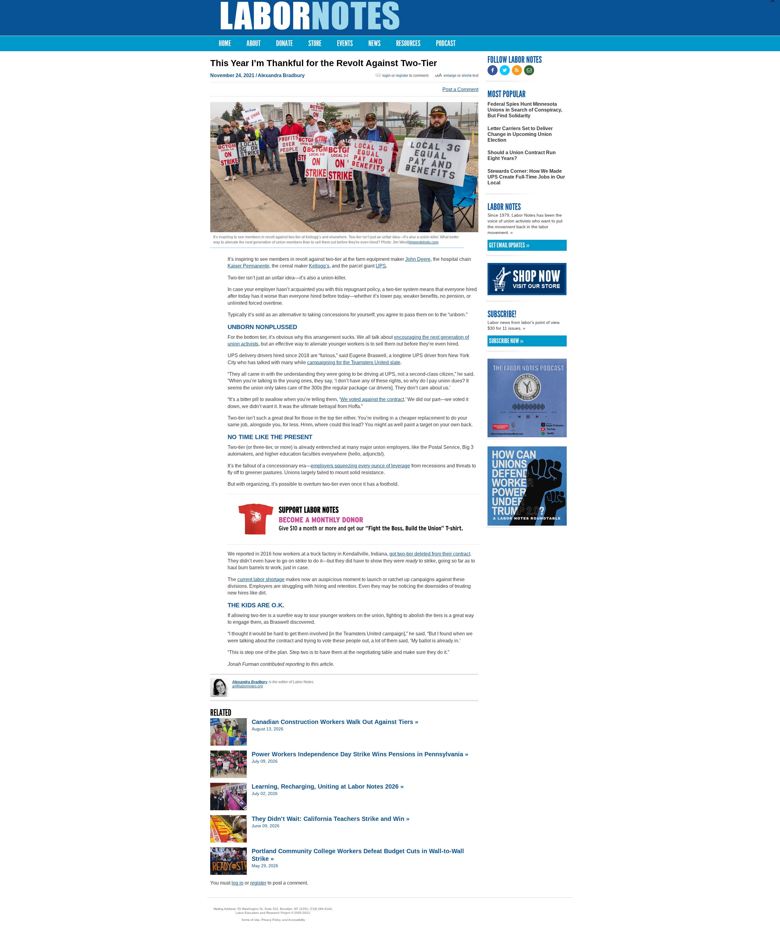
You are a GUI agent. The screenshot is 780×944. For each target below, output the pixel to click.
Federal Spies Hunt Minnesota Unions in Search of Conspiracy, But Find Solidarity (525, 109)
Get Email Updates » (509, 245)
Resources (408, 43)
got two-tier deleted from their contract (429, 553)
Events (345, 43)
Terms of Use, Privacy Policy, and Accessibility (273, 919)
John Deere (418, 259)
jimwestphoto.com (423, 242)
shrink (467, 75)
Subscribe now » (506, 341)
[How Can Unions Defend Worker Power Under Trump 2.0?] (527, 522)
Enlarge (450, 75)
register (402, 75)
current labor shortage (261, 579)
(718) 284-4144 (321, 908)
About (253, 43)
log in (237, 882)
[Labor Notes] (310, 16)
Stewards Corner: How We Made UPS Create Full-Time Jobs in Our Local (526, 177)
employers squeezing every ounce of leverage (360, 465)
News (374, 43)
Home (225, 43)
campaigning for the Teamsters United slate (353, 362)
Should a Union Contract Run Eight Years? (522, 155)
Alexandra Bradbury (281, 75)
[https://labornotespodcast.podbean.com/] (527, 434)
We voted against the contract (372, 399)
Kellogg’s (319, 265)
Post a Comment (460, 89)
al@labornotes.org (247, 686)
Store (314, 43)
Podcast (446, 43)
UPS (381, 265)
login (386, 75)
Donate (284, 43)
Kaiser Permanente (248, 265)
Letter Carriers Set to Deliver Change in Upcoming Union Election (520, 134)
